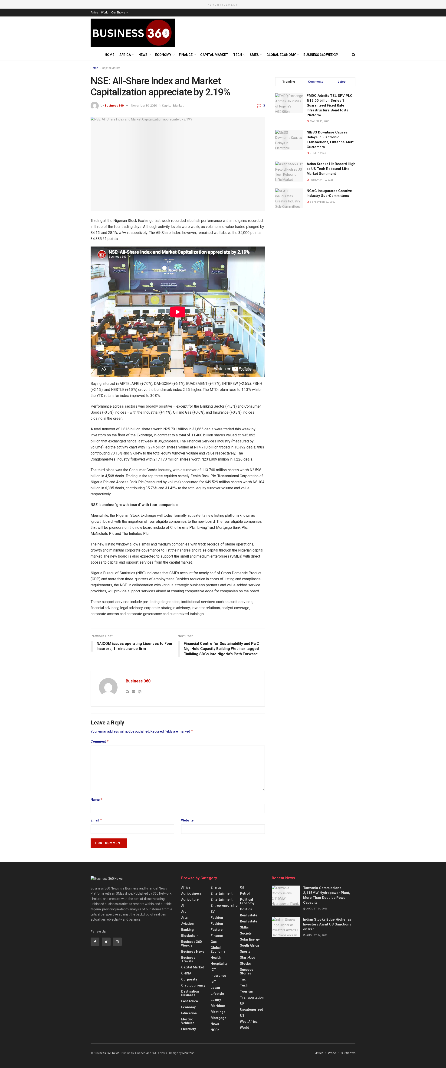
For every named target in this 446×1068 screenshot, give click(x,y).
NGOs (215, 1030)
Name (97, 799)
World (104, 12)
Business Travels (188, 959)
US (242, 1015)
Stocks (245, 963)
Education (189, 1013)
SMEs (254, 55)
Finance (186, 55)
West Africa (249, 1021)
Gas (214, 942)
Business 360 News (106, 1053)
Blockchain (189, 936)
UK (242, 1003)
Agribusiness (191, 893)
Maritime (218, 1006)
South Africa (249, 945)
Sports (245, 951)
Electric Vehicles (187, 1021)
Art (183, 911)
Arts (184, 917)
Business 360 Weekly (320, 55)
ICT (213, 969)
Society (246, 933)
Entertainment (222, 893)
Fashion (217, 917)
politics (246, 909)
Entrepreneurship (224, 905)
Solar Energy (250, 939)
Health (216, 957)
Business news (192, 951)
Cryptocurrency (193, 985)
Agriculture (190, 899)
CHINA (186, 973)
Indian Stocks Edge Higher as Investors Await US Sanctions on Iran (327, 924)
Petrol (245, 893)
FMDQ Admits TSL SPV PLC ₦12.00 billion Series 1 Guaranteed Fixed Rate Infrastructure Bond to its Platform (330, 105)
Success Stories (246, 971)
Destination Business (190, 993)
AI (182, 905)
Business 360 (114, 105)
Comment (100, 741)
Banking (187, 930)
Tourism (246, 991)
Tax (243, 979)
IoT (213, 982)
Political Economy (247, 901)
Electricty (188, 1029)
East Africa (189, 1001)
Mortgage (218, 1018)
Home (109, 55)
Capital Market (214, 55)
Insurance (218, 975)
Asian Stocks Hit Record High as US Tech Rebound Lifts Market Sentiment (331, 169)
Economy (163, 55)
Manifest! (188, 1053)
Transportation (252, 997)
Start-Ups (247, 957)
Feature (217, 930)
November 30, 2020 (144, 105)
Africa (94, 12)
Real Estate (248, 915)
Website (187, 820)
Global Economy (281, 55)
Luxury (216, 1000)
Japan (215, 988)
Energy (216, 887)
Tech (237, 55)
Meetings (218, 1012)
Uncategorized (251, 1009)
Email (96, 820)
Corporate (189, 979)
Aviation (187, 923)
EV (213, 911)
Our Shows (118, 12)
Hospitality (219, 963)
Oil (242, 887)
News (143, 55)
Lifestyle (217, 994)
